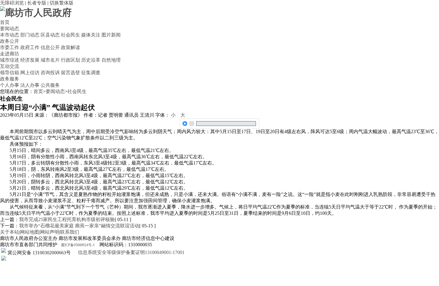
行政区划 (70, 60)
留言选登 (70, 72)
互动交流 (9, 66)
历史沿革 (90, 60)
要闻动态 (9, 28)
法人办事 (29, 85)
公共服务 (50, 85)
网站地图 (29, 232)
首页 (5, 22)
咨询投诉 (50, 72)
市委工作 (9, 47)
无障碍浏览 (12, 2)
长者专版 (36, 2)
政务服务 (9, 78)
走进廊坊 (9, 53)
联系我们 (69, 232)
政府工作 (29, 47)
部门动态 (29, 34)
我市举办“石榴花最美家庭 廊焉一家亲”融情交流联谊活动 (79, 225)
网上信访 (29, 72)
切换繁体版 (61, 2)
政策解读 (70, 47)
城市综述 (9, 60)
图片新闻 (111, 34)
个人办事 (9, 85)
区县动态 (50, 34)
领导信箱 (9, 72)
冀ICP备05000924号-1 (78, 245)
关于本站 (9, 232)
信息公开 (50, 47)
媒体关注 (90, 34)
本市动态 (9, 34)
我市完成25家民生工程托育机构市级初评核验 (67, 219)
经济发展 (29, 60)
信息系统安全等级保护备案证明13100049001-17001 (131, 252)
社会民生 (70, 34)
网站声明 (49, 232)
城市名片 (50, 60)
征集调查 (90, 72)
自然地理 (111, 60)
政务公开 (9, 41)
